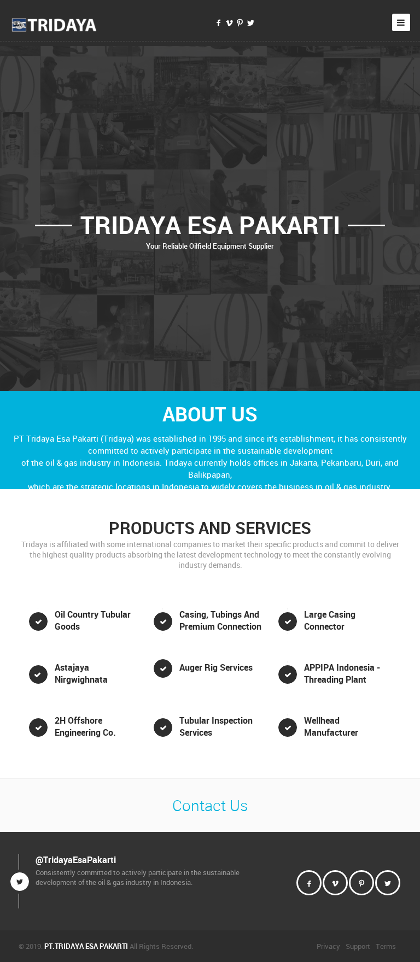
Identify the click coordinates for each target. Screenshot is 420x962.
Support (358, 946)
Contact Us (210, 805)
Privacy (328, 946)
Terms (386, 946)
